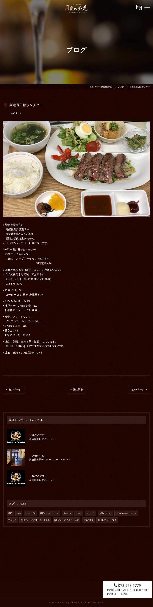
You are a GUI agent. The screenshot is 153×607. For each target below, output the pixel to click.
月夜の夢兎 (88, 520)
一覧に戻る (76, 389)
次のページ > (139, 389)
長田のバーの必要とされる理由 (35, 520)
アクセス (12, 520)
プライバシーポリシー (126, 513)
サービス (67, 513)
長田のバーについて (49, 513)
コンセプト (30, 513)
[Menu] (147, 7)
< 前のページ (13, 389)
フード (79, 513)
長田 (10, 513)
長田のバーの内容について (66, 520)
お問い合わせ (105, 513)
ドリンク (90, 513)
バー (19, 513)
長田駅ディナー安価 (107, 520)
